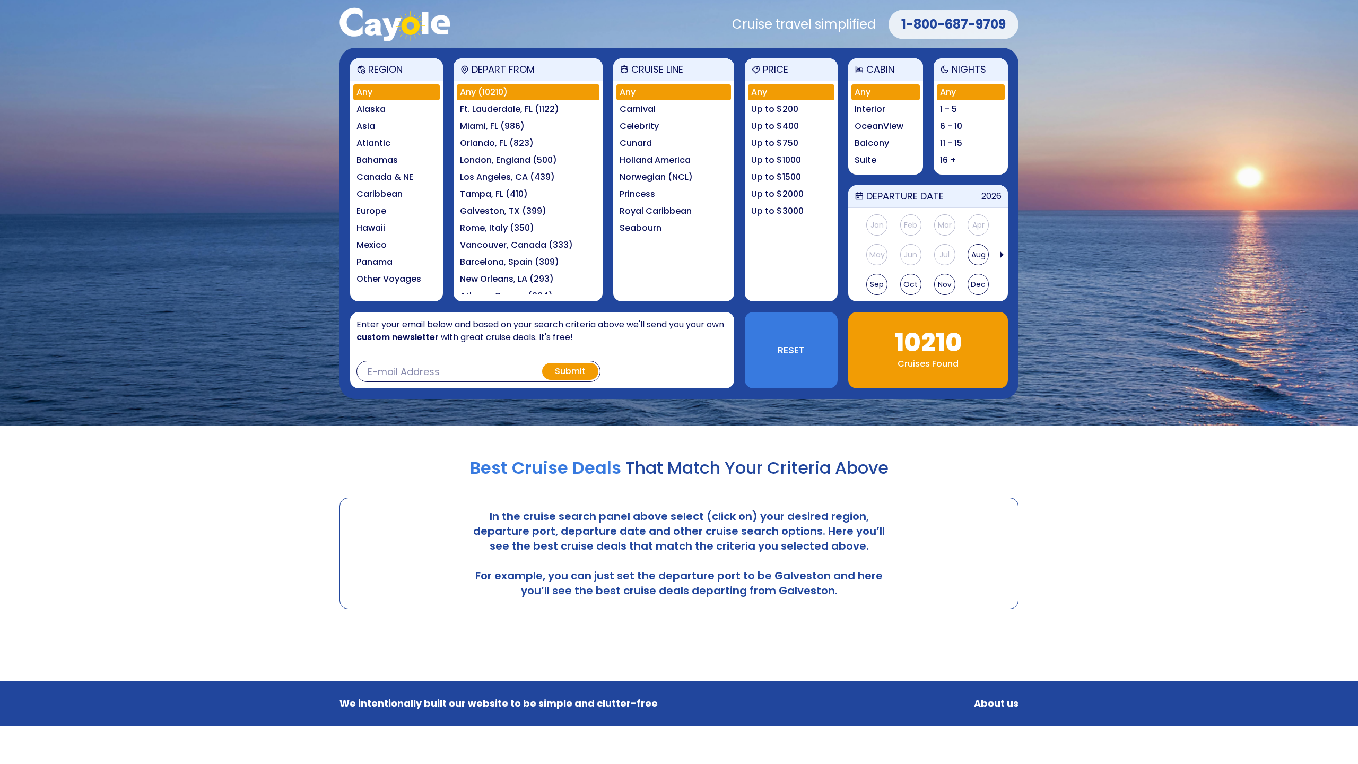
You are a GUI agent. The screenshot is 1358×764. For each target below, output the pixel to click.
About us (996, 703)
